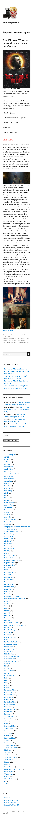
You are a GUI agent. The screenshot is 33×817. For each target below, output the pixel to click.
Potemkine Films (10, 690)
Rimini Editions (9, 709)
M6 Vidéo (7, 651)
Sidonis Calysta (9, 728)
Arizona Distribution (11, 474)
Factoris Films (9, 587)
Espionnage (8, 577)
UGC (5, 764)
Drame (27, 335)
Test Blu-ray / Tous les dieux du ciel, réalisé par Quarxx (16, 43)
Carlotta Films (9, 507)
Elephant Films (9, 563)
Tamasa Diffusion (10, 745)
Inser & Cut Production (11, 623)
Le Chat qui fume (10, 637)
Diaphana (7, 541)
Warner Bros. (8, 774)
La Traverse (8, 632)
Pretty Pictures (9, 692)
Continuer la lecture (9, 330)
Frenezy (7, 601)
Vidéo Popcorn (9, 771)
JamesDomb (8, 335)
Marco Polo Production (12, 656)
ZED (5, 781)
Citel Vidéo (7, 517)
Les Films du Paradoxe (11, 642)
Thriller (6, 762)
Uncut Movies (8, 767)
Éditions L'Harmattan (11, 558)
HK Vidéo (7, 613)
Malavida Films (9, 654)
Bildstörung (8, 491)
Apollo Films (8, 469)
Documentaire (9, 543)
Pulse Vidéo (8, 699)
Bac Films (7, 486)
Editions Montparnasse (12, 560)
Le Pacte (7, 639)
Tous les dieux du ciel (13, 342)
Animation (7, 464)
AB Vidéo (7, 457)
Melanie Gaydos (12, 340)
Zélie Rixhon (23, 342)
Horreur (21, 336)
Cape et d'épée (9, 505)
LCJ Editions (8, 635)
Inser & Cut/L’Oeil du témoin (14, 625)
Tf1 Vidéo (7, 752)
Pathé (6, 678)
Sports (6, 740)
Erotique (7, 567)
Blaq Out (7, 498)
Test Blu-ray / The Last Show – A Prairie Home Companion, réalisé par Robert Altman (16, 371)
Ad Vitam (7, 462)
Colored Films (8, 522)
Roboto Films (8, 711)
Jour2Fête (7, 627)
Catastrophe (8, 510)
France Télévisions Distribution (14, 599)
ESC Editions (8, 572)
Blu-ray (22, 338)
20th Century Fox (10, 454)
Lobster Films (8, 647)
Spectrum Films (9, 738)
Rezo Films (8, 707)
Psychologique (7, 338)
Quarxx (20, 340)
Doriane (7, 546)
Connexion (8, 798)
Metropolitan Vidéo (10, 661)
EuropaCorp (8, 579)
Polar (6, 683)
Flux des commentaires (12, 802)
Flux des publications (11, 800)
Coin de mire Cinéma (11, 519)
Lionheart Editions (10, 644)
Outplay (6, 673)
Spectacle (7, 735)
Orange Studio (9, 671)
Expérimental (8, 582)
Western (7, 776)
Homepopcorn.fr (11, 22)
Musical (6, 668)
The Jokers (7, 759)
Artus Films (8, 481)
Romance (7, 714)
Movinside (7, 663)
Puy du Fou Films (10, 702)
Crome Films (8, 536)
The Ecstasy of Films (11, 757)
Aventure (7, 483)
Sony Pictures (8, 731)
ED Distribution (9, 555)
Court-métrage (9, 534)
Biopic (6, 493)
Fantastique (15, 336)
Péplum (6, 680)
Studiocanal (8, 743)
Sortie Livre (8, 733)
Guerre (6, 606)
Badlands (7, 488)
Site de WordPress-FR (11, 805)
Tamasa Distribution (11, 747)
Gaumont (7, 603)
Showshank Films (10, 726)
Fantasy (7, 591)
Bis (5, 495)
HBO (5, 608)
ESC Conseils (8, 570)
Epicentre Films (9, 565)
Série (6, 721)
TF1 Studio (7, 750)
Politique (7, 687)
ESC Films (7, 575)
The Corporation (9, 755)
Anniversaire (8, 467)
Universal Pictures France (12, 769)
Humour (7, 620)
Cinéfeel (7, 515)
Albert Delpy (15, 338)
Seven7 (6, 723)
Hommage (7, 615)
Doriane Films (9, 548)
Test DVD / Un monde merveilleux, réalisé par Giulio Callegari (16, 409)
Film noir (7, 594)
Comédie (7, 524)
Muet (6, 666)
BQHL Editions (9, 503)
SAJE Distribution (10, 716)
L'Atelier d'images (10, 630)
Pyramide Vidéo (9, 704)
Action (6, 459)
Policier (6, 685)
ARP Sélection (9, 476)
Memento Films (9, 659)
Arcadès (6, 471)
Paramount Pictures (11, 675)
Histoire (7, 611)
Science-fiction (9, 719)
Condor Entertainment (12, 531)
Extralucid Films (7, 336)
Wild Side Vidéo (9, 779)
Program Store (9, 695)
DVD (5, 553)
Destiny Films (8, 539)
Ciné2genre (8, 512)
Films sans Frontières (11, 596)
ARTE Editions (9, 479)
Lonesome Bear (9, 649)
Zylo (5, 783)
